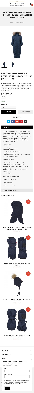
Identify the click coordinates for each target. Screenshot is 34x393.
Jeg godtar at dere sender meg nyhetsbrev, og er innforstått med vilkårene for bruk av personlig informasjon (16, 382)
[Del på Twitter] (8, 121)
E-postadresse (8, 374)
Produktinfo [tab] (6, 127)
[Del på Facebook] (13, 121)
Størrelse (4, 104)
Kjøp (9, 112)
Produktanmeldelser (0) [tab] (9, 190)
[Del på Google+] (17, 121)
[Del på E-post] (25, 121)
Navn (5, 368)
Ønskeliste (26, 112)
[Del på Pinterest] (21, 121)
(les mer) (20, 383)
